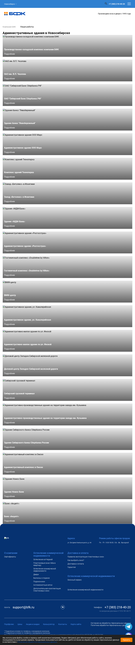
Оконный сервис (75, 580)
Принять (126, 640)
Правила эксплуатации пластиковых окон (86, 557)
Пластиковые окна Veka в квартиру (44, 564)
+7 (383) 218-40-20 (117, 4)
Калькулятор (49, 624)
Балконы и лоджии (41, 578)
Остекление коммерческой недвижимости (44, 570)
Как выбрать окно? (76, 560)
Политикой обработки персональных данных (37, 642)
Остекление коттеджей (43, 559)
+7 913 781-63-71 (124, 611)
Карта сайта (76, 624)
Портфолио (9, 624)
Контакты (62, 624)
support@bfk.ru (23, 607)
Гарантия (72, 567)
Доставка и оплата (76, 564)
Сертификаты (10, 557)
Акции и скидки (32, 624)
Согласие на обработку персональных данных (111, 623)
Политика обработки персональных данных (110, 625)
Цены (20, 624)
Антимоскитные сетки (42, 585)
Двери (36, 574)
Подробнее (9, 54)
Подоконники (39, 581)
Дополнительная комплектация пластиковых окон (47, 589)
